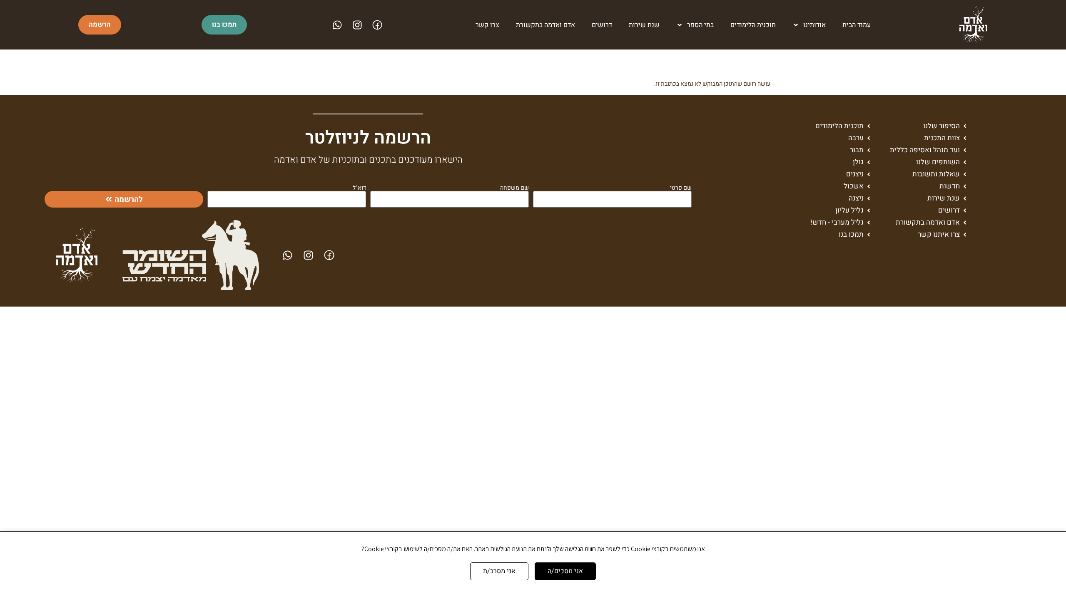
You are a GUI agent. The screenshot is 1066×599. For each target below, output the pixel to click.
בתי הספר (700, 25)
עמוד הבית (856, 25)
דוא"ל (359, 188)
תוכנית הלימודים (753, 25)
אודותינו (814, 25)
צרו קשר (487, 25)
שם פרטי (681, 188)
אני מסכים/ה (565, 571)
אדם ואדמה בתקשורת (545, 25)
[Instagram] (357, 25)
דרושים (602, 25)
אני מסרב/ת (499, 571)
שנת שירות (644, 25)
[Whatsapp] (337, 25)
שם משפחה (514, 188)
